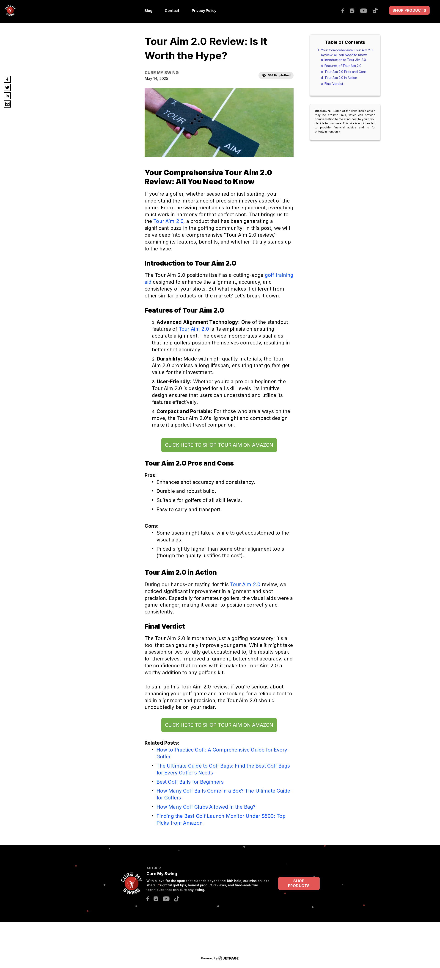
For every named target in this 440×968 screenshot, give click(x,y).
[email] (7, 104)
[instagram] (354, 10)
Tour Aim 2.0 (168, 221)
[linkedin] (7, 95)
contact (172, 10)
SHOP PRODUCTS (409, 10)
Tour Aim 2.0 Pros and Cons (345, 72)
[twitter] (7, 87)
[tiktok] (377, 10)
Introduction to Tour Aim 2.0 (345, 60)
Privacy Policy (204, 10)
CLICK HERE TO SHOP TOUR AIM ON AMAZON (219, 445)
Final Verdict (333, 84)
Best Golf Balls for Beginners (190, 782)
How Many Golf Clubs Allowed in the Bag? (206, 807)
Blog (148, 10)
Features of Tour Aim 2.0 (342, 66)
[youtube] (365, 10)
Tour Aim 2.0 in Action (340, 78)
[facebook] (345, 10)
